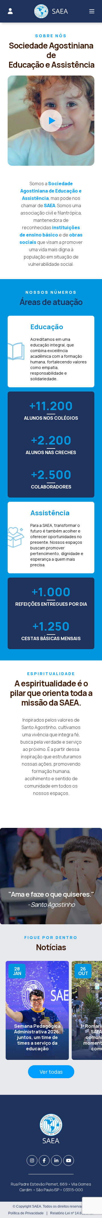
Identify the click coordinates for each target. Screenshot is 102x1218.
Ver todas (51, 1071)
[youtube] (68, 1160)
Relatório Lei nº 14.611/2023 (72, 1213)
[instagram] (32, 1160)
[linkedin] (56, 1160)
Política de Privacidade (26, 1213)
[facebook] (44, 1160)
